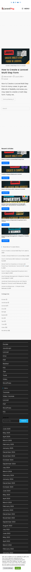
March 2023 (7, 502)
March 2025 (7, 440)
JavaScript (4, 302)
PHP (3, 312)
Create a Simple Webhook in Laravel (12, 174)
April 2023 (6, 498)
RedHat (4, 315)
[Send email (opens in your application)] (20, 2)
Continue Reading (9, 100)
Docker (4, 299)
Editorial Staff (7, 77)
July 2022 (6, 529)
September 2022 (9, 522)
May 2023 (6, 495)
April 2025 (6, 437)
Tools (3, 324)
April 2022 (6, 541)
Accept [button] (18, 568)
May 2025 (6, 433)
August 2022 (7, 526)
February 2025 (8, 444)
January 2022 (8, 553)
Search (6, 418)
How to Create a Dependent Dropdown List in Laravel (14, 220)
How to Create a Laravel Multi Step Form (15, 71)
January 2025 (8, 448)
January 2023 (8, 510)
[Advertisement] (15, 28)
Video (3, 327)
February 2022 (8, 549)
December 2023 (9, 483)
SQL (3, 318)
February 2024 (8, 475)
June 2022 (6, 533)
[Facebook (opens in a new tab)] (13, 2)
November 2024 (9, 456)
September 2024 (9, 464)
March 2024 (7, 471)
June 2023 (6, 491)
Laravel (6, 79)
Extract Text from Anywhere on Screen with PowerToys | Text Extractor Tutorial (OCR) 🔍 (14, 204)
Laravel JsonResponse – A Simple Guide (13, 286)
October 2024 (8, 460)
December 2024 (9, 452)
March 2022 (7, 545)
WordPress (5, 330)
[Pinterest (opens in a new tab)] (16, 2)
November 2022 (9, 518)
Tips (3, 321)
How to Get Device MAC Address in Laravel (13, 189)
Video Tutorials (8, 396)
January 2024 (8, 479)
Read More (5, 163)
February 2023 (8, 506)
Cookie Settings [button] (8, 568)
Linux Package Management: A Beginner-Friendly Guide (15, 236)
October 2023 (8, 487)
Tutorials (6, 392)
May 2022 (6, 537)
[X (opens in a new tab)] (11, 2)
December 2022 (9, 514)
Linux (3, 309)
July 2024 (6, 467)
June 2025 (6, 429)
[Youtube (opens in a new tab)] (18, 2)
